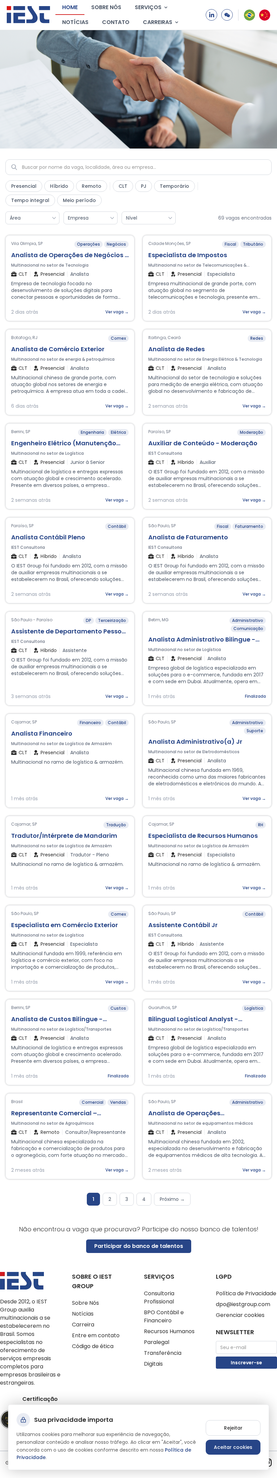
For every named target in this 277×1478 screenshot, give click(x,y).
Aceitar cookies (233, 1447)
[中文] (264, 15)
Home (70, 7)
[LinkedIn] (211, 15)
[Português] (249, 15)
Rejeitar (233, 1428)
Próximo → (172, 1199)
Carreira (83, 1324)
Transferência (162, 1353)
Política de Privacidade (246, 1293)
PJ (143, 186)
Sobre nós (106, 7)
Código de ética (93, 1346)
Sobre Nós (85, 1303)
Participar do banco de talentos (138, 1246)
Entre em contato (96, 1335)
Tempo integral (30, 200)
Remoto (91, 186)
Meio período (79, 200)
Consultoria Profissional (159, 1297)
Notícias (75, 22)
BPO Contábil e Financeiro (164, 1316)
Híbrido (59, 186)
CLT (123, 186)
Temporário (174, 186)
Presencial (23, 186)
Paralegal (156, 1342)
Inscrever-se (246, 1362)
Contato (115, 22)
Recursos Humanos (169, 1331)
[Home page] (28, 14)
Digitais (153, 1364)
